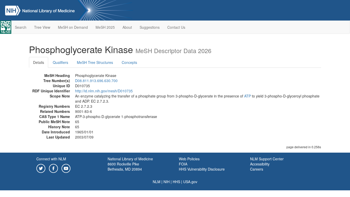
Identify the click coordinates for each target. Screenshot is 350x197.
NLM (156, 181)
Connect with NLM (51, 158)
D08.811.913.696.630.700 (96, 80)
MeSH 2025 (105, 27)
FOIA (183, 163)
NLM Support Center (267, 158)
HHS (176, 181)
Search (20, 27)
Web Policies (189, 158)
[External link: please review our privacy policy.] (40, 167)
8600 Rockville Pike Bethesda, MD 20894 (125, 166)
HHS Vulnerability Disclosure (202, 169)
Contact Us (176, 27)
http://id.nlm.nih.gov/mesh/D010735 (104, 90)
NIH (166, 181)
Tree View (42, 27)
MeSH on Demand (73, 27)
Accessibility (260, 163)
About (127, 27)
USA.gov (190, 181)
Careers (256, 169)
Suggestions (150, 27)
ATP (247, 95)
